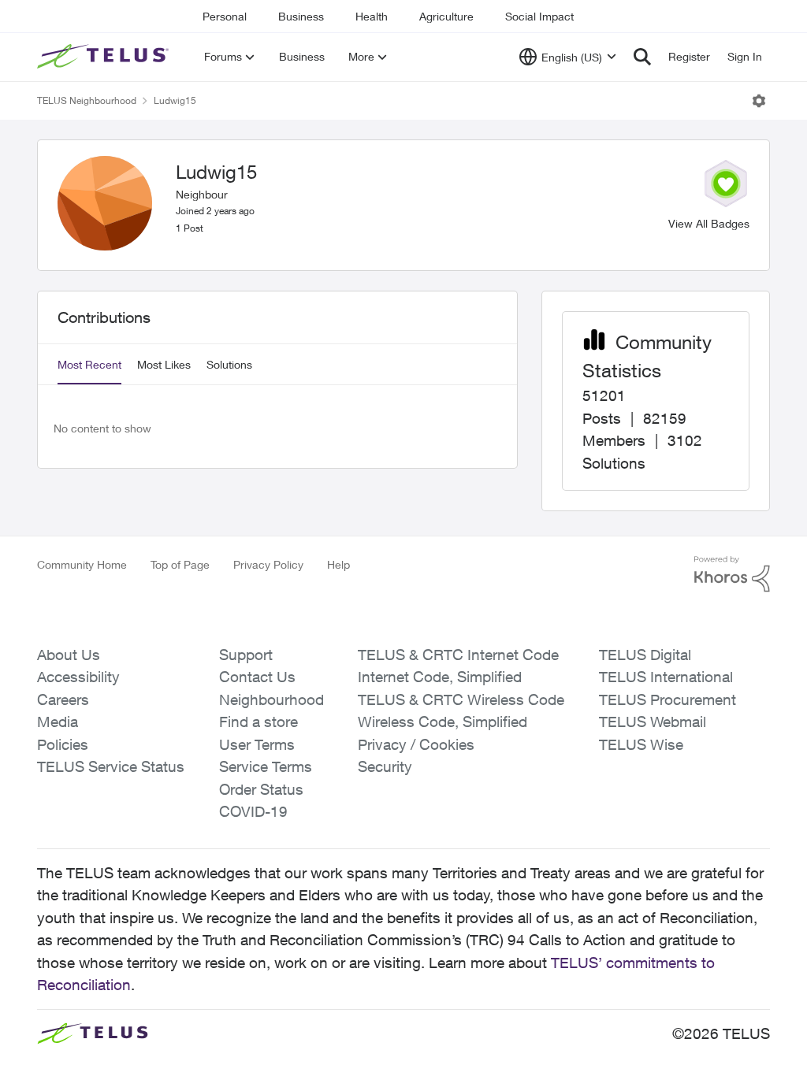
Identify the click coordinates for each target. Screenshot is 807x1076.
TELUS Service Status (110, 766)
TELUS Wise (641, 744)
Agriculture (446, 16)
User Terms (257, 744)
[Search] (642, 56)
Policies (62, 744)
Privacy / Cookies (416, 744)
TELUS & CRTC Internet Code (458, 654)
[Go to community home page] (105, 56)
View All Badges (708, 223)
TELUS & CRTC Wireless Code (461, 699)
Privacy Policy (268, 564)
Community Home (82, 564)
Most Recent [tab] (89, 364)
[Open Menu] (759, 101)
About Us (68, 654)
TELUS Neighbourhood (86, 100)
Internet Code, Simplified (440, 676)
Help (338, 564)
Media (57, 721)
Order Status (261, 789)
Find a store (258, 721)
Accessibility (78, 676)
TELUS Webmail (652, 721)
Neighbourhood (271, 699)
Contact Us (257, 676)
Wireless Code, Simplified (442, 721)
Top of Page (180, 564)
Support (246, 654)
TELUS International (666, 676)
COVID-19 (253, 811)
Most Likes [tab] (164, 364)
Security (385, 766)
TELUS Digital (645, 654)
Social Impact (539, 16)
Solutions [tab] (229, 364)
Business (301, 16)
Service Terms (265, 766)
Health (371, 16)
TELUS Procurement (667, 699)
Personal (225, 16)
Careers (63, 699)
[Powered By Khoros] (732, 574)
